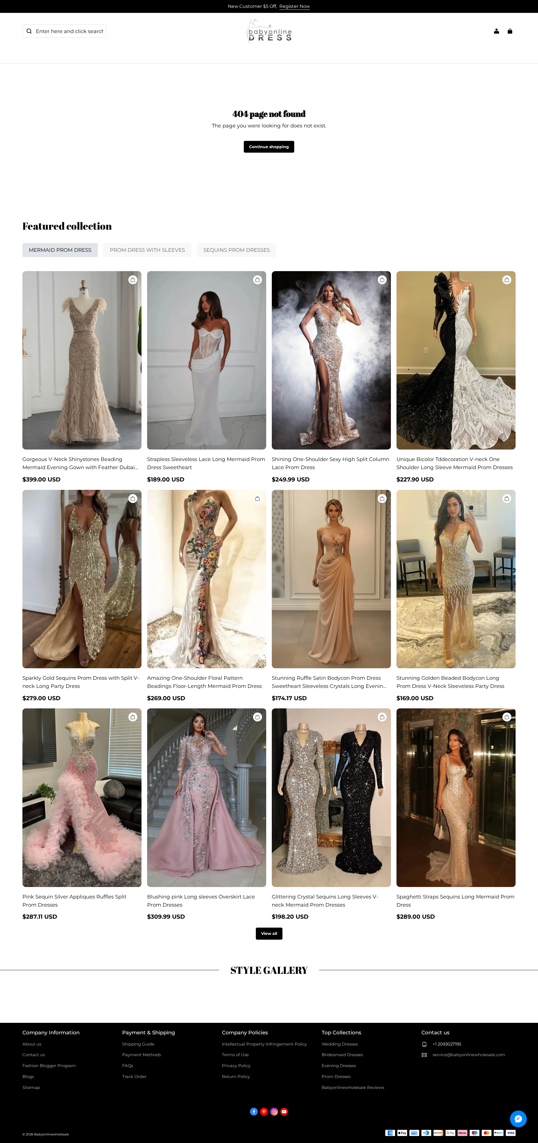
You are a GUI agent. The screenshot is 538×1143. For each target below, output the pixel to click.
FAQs (127, 1065)
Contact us (33, 1054)
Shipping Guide (138, 1044)
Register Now (294, 6)
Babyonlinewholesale (51, 1134)
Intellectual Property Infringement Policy (264, 1044)
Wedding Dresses (340, 1044)
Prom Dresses (336, 1076)
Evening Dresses (339, 1065)
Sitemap (31, 1087)
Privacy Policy (236, 1065)
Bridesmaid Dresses (342, 1054)
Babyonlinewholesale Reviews (353, 1087)
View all (269, 933)
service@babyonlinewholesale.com (469, 1054)
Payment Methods (141, 1054)
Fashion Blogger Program (49, 1065)
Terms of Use (235, 1054)
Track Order (134, 1076)
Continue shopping (269, 146)
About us (31, 1044)
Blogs (28, 1076)
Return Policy (236, 1076)
